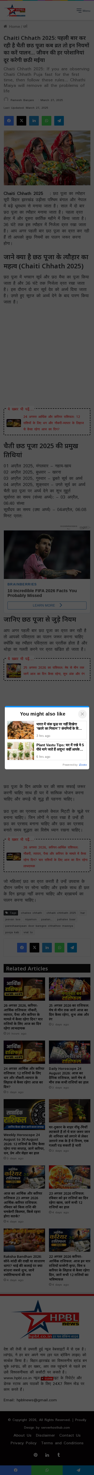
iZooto (83, 764)
